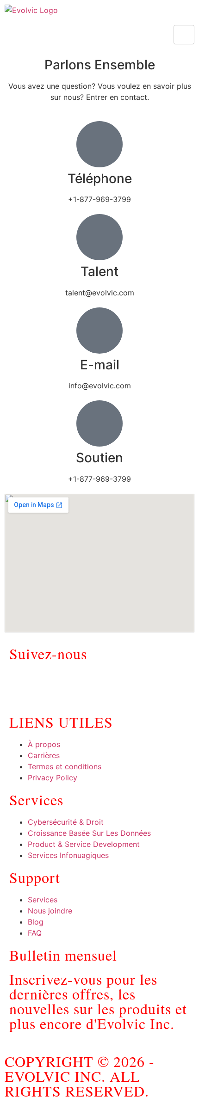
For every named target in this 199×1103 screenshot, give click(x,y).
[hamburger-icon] (184, 34)
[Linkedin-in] (46, 681)
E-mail (99, 365)
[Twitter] (20, 681)
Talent (99, 271)
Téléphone (100, 178)
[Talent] (99, 237)
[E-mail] (99, 330)
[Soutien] (99, 423)
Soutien (99, 458)
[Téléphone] (99, 144)
